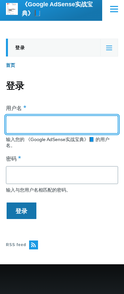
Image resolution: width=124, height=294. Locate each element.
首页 (10, 65)
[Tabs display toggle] (109, 47)
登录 (20, 50)
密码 (11, 159)
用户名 (14, 108)
